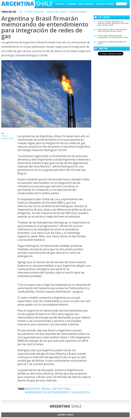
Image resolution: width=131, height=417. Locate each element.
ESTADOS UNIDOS (78, 11)
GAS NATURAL (61, 389)
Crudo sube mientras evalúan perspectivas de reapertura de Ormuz (113, 36)
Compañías (72, 4)
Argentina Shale (26, 4)
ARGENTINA (32, 389)
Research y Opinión (105, 4)
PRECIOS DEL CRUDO (56, 11)
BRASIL (46, 389)
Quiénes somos (65, 414)
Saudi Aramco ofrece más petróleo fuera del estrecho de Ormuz (112, 30)
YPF (20, 11)
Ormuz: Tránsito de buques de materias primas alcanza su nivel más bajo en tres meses (113, 23)
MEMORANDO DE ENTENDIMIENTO (47, 392)
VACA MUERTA (80, 392)
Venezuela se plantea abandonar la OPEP (112, 42)
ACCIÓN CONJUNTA (34, 11)
